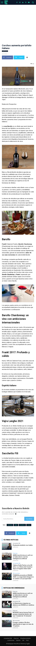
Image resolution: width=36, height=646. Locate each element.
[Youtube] (28, 2)
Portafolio (22, 525)
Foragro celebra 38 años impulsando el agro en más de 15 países (23, 624)
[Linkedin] (22, 2)
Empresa (4, 51)
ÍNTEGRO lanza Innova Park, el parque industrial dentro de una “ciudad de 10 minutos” (23, 614)
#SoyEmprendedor (25, 638)
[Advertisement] (18, 23)
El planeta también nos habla (23, 545)
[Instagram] (19, 2)
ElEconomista (16, 573)
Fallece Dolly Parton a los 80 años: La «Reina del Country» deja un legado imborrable (22, 566)
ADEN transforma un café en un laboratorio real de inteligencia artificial (23, 556)
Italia (16, 525)
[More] (27, 57)
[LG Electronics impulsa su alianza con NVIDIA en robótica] (7, 604)
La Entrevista (10, 640)
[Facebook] (16, 2)
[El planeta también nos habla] (7, 546)
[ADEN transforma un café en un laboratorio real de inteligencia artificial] (7, 556)
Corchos (10, 525)
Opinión (18, 640)
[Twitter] (25, 2)
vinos (28, 525)
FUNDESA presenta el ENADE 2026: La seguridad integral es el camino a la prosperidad (23, 576)
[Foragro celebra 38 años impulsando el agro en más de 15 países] (7, 623)
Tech (27, 640)
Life (23, 640)
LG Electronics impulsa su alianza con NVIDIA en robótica (23, 604)
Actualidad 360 (16, 543)
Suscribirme (29, 519)
